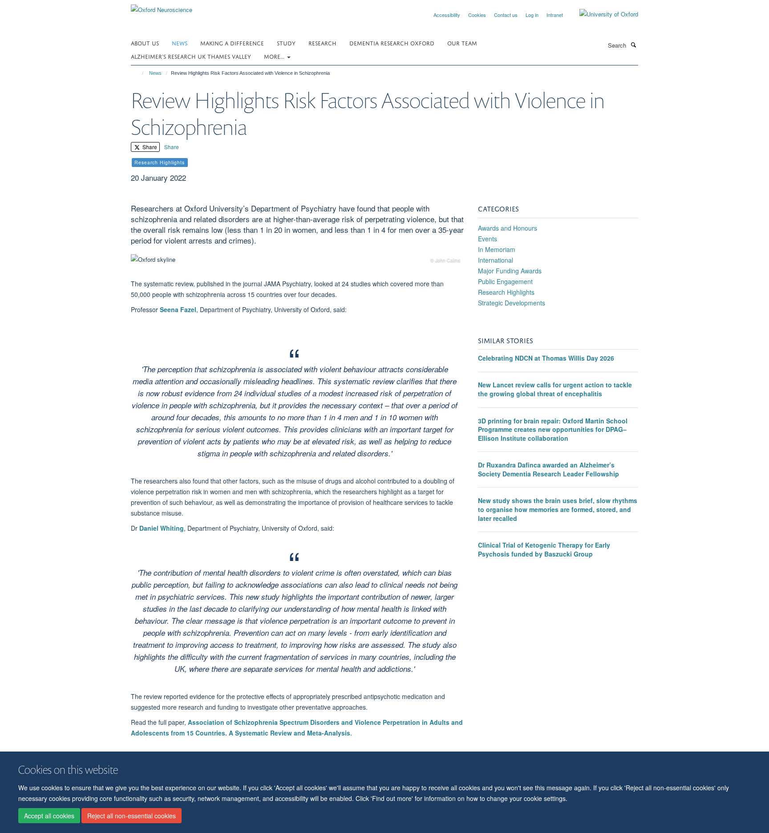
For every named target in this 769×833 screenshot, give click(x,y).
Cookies (477, 14)
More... (275, 56)
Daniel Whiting (161, 528)
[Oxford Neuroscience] (161, 6)
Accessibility (446, 14)
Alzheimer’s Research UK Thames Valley (191, 56)
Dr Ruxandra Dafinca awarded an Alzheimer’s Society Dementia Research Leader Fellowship (548, 469)
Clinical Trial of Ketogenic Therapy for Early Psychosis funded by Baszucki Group (544, 549)
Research (322, 42)
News (179, 42)
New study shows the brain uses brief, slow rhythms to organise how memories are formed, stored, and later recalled (557, 509)
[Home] (139, 73)
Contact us (506, 14)
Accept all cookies (49, 815)
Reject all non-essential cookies (131, 815)
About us (145, 42)
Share (149, 146)
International (495, 260)
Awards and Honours (507, 227)
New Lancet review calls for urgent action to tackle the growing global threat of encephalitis (555, 389)
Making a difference (232, 42)
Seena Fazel (178, 309)
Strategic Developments (511, 302)
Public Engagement (505, 281)
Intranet (554, 14)
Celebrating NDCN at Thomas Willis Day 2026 (546, 358)
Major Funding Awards (510, 270)
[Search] (633, 44)
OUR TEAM (462, 42)
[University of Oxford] (602, 14)
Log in (532, 14)
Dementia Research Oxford (391, 42)
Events (487, 238)
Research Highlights (506, 292)
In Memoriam (496, 249)
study (286, 42)
